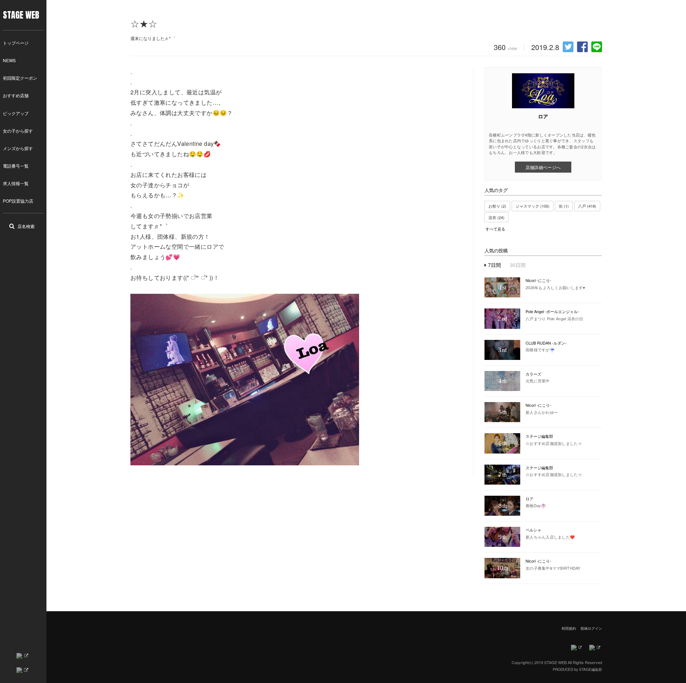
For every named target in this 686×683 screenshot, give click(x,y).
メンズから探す (18, 148)
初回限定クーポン (20, 78)
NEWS (9, 60)
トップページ (16, 43)
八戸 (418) (587, 206)
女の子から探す (18, 131)
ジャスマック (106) (533, 206)
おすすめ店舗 (16, 95)
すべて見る (495, 229)
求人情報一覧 (16, 183)
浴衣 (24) (496, 217)
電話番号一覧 (16, 166)
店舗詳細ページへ (543, 167)
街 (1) (564, 206)
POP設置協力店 (18, 201)
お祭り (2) (497, 206)
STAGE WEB (21, 15)
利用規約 (569, 628)
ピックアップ (16, 113)
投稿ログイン (591, 628)
